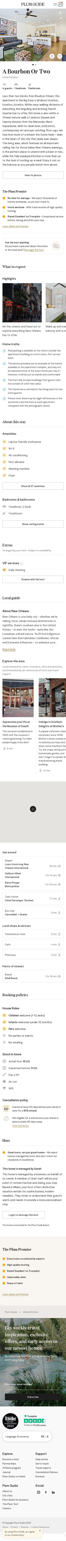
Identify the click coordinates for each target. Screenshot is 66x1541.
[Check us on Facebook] (46, 1492)
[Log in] (57, 4)
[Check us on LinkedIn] (53, 1492)
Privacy (14, 1527)
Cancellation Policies (46, 1472)
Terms (5, 1527)
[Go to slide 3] (38, 64)
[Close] (39, 1530)
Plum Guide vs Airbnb (13, 1476)
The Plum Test (10, 1504)
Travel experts (43, 1467)
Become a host (10, 1459)
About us (7, 1491)
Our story (7, 1495)
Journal (6, 1472)
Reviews (40, 1476)
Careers (6, 1508)
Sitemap (24, 1527)
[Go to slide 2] (35, 64)
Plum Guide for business (15, 1499)
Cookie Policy (17, 1534)
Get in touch (42, 1463)
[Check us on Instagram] (38, 1492)
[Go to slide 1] (33, 64)
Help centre (41, 1459)
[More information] (21, 563)
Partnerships (9, 1463)
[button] (33, 4)
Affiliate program (11, 1467)
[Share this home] (52, 56)
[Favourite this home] (59, 56)
